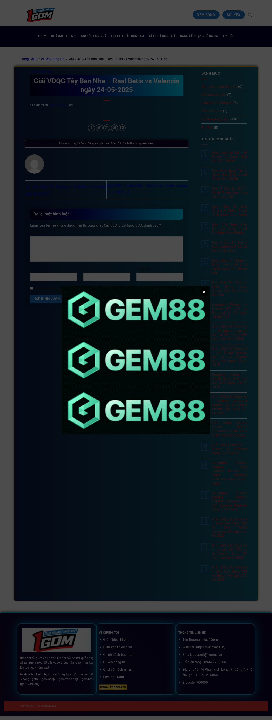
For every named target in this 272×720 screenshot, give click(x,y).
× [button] (204, 292)
